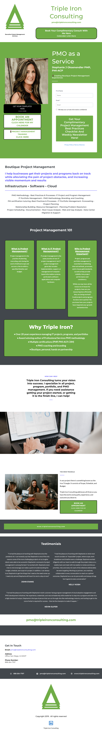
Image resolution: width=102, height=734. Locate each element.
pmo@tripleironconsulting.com (23, 650)
